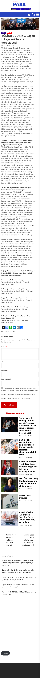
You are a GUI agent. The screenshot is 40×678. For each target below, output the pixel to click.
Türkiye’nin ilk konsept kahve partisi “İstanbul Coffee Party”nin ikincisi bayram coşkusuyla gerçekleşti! (27, 425)
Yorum (4, 347)
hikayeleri (12, 331)
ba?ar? (7, 331)
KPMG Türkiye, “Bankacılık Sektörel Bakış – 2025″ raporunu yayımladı (27, 517)
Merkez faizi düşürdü (25, 496)
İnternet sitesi (6, 379)
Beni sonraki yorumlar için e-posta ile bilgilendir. (19, 394)
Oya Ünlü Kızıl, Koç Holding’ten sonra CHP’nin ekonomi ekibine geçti (28, 482)
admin (3, 45)
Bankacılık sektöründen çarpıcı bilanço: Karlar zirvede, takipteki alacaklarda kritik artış (27, 447)
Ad (2, 361)
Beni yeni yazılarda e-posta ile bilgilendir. (17, 398)
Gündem (4, 32)
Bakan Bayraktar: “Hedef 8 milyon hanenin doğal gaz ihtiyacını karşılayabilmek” (28, 466)
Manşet (9, 32)
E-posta (4, 370)
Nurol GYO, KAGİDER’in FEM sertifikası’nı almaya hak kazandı (19, 593)
